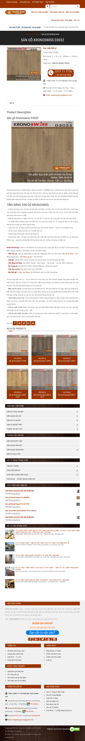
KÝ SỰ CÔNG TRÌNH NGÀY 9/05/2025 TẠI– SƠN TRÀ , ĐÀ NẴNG (37, 555)
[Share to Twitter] (24, 323)
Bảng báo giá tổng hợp (15, 671)
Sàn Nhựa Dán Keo (14, 445)
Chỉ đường (34, 704)
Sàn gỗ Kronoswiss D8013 (66, 395)
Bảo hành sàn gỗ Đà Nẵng (16, 681)
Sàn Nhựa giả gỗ (26, 257)
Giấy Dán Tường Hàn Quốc (17, 475)
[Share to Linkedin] (33, 323)
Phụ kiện (68, 20)
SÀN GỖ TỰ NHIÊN (13, 420)
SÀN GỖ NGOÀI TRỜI (14, 425)
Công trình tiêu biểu (14, 660)
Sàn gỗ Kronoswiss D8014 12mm (42, 396)
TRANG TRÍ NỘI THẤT (14, 429)
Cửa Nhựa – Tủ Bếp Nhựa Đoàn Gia (21, 479)
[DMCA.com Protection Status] (74, 729)
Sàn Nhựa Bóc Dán (14, 441)
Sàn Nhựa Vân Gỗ (52, 704)
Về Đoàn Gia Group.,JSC (15, 651)
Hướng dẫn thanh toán (15, 654)
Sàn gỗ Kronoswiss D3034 (66, 361)
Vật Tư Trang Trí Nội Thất (55, 692)
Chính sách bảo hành (53, 657)
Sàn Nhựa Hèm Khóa (15, 450)
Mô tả (12, 103)
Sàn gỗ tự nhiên (68, 254)
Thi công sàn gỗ (13, 674)
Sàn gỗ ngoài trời (52, 701)
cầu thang (26, 272)
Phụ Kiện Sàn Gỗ (13, 470)
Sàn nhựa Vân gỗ (57, 12)
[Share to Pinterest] (19, 323)
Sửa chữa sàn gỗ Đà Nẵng (16, 678)
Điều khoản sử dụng (53, 651)
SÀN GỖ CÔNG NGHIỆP (15, 412)
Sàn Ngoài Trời (57, 20)
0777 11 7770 (63, 71)
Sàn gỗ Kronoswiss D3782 (17, 361)
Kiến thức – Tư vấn (14, 657)
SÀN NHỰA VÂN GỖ (14, 416)
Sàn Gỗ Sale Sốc (14, 454)
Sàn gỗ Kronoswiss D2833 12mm (17, 396)
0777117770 (17, 715)
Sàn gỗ (14, 254)
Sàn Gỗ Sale (50, 2)
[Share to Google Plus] (28, 323)
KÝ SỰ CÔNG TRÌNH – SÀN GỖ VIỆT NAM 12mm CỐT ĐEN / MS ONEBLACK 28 (42, 543)
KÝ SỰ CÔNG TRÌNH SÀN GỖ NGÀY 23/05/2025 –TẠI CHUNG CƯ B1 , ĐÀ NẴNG (42, 580)
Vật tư (76, 20)
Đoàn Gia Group (11, 2)
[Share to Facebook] (15, 323)
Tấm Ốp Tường (13, 466)
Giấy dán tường (14, 269)
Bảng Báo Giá (25, 2)
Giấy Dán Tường (52, 698)
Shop (38, 34)
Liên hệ (49, 660)
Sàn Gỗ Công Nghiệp (39, 12)
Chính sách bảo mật (53, 654)
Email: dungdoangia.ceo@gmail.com (59, 95)
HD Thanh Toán (37, 2)
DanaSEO (65, 729)
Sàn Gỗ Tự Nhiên (72, 12)
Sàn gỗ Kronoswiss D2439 (42, 361)
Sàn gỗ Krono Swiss (60, 63)
